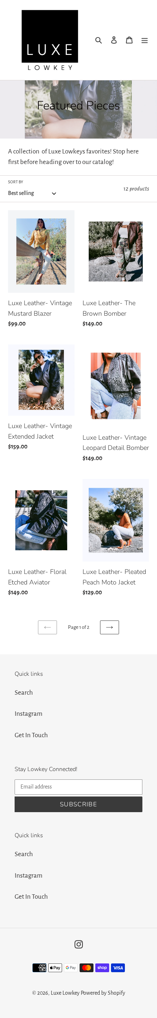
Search (24, 692)
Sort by (15, 182)
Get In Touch (31, 735)
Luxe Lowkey (66, 993)
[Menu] (144, 40)
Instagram (28, 713)
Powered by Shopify (103, 993)
